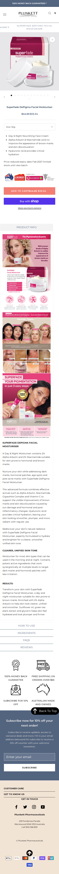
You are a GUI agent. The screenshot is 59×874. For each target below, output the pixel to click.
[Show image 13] (29, 99)
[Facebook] (16, 807)
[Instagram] (34, 807)
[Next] (54, 97)
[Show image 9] (38, 95)
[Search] (49, 13)
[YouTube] (43, 807)
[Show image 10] (41, 95)
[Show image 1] (11, 95)
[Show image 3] (18, 95)
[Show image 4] (21, 95)
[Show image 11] (44, 95)
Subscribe (29, 767)
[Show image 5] (24, 95)
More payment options (29, 208)
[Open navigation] (4, 14)
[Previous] (4, 97)
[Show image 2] (14, 95)
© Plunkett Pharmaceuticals (29, 840)
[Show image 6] (28, 95)
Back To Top (48, 711)
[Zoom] (52, 39)
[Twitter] (25, 807)
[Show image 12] (47, 95)
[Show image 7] (31, 95)
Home (3, 27)
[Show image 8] (34, 95)
